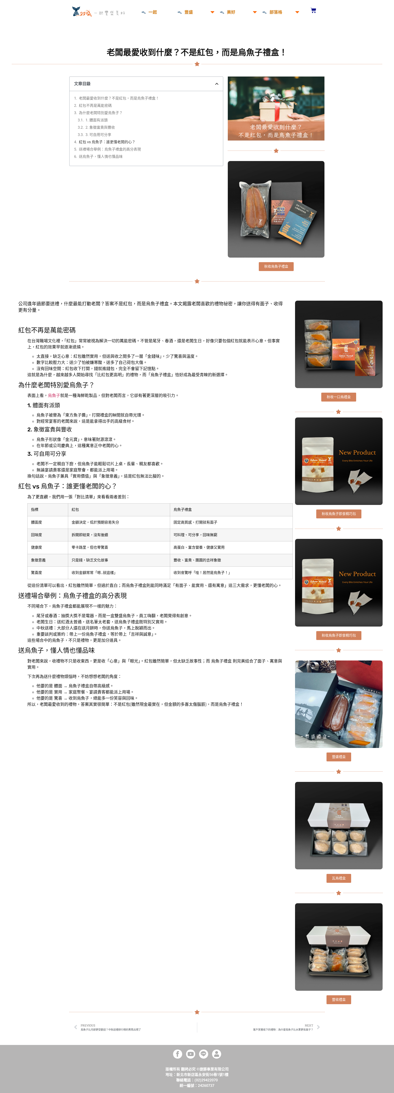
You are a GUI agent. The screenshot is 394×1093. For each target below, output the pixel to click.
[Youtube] (190, 1054)
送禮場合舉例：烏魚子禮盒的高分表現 (110, 149)
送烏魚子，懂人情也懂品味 (101, 156)
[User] (216, 1054)
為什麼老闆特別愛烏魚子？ (101, 113)
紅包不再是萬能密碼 (95, 105)
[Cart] (313, 10)
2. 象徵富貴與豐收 (100, 127)
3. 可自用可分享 (98, 135)
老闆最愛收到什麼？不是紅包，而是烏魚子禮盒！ (119, 98)
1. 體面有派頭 (97, 120)
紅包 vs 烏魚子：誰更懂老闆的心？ (107, 142)
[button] (216, 84)
